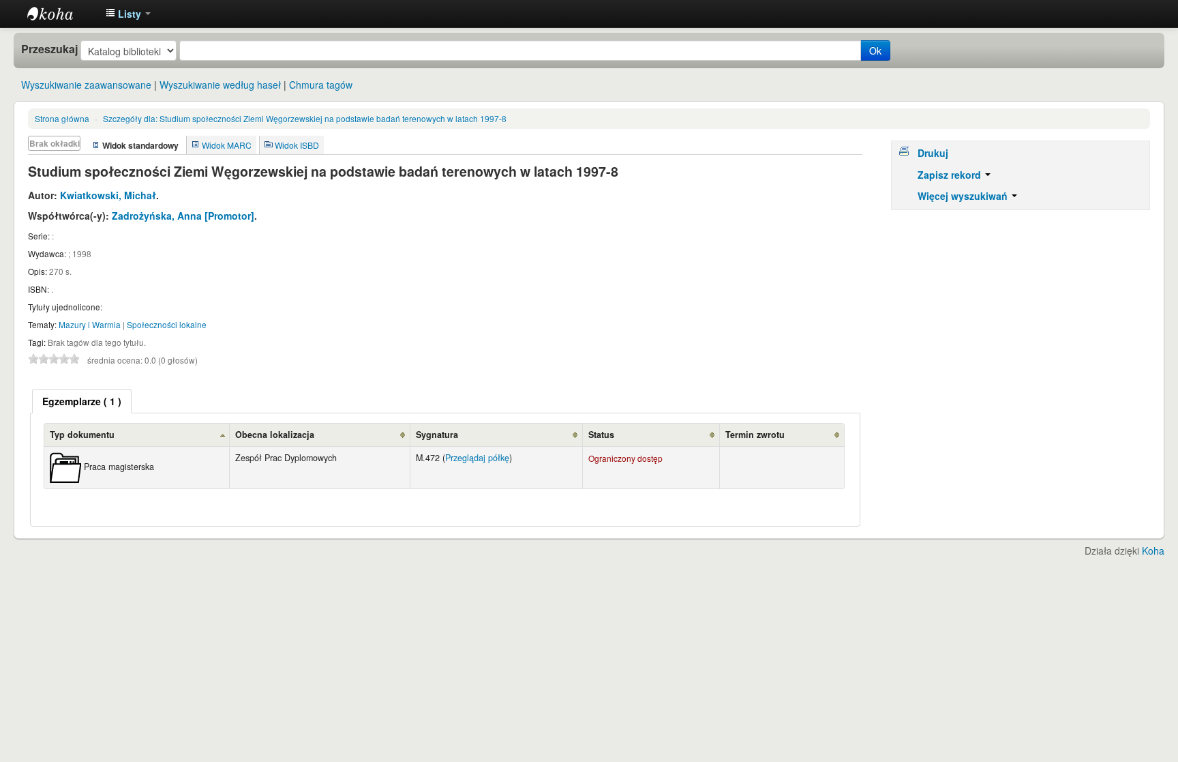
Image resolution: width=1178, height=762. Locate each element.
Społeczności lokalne (167, 324)
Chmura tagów (320, 84)
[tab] (82, 401)
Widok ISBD (297, 145)
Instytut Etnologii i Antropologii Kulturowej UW (61, 13)
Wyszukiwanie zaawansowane (86, 84)
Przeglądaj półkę (477, 458)
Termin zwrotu (755, 434)
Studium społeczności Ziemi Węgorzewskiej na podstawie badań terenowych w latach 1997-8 (305, 118)
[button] (128, 13)
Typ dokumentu (82, 434)
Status (601, 434)
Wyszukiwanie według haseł (220, 84)
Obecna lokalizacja (274, 434)
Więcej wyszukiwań (964, 196)
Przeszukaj (49, 49)
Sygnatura (437, 434)
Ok (875, 50)
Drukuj (933, 153)
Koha (1153, 550)
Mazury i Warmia (90, 324)
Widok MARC (227, 145)
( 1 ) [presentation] (81, 401)
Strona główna (62, 118)
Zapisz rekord (951, 174)
